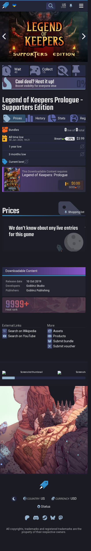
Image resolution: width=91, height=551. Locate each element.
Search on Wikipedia (22, 331)
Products (59, 336)
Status (45, 506)
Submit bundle (63, 341)
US (36, 498)
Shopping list (76, 212)
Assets (58, 331)
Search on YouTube (22, 336)
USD (66, 498)
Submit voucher (64, 346)
